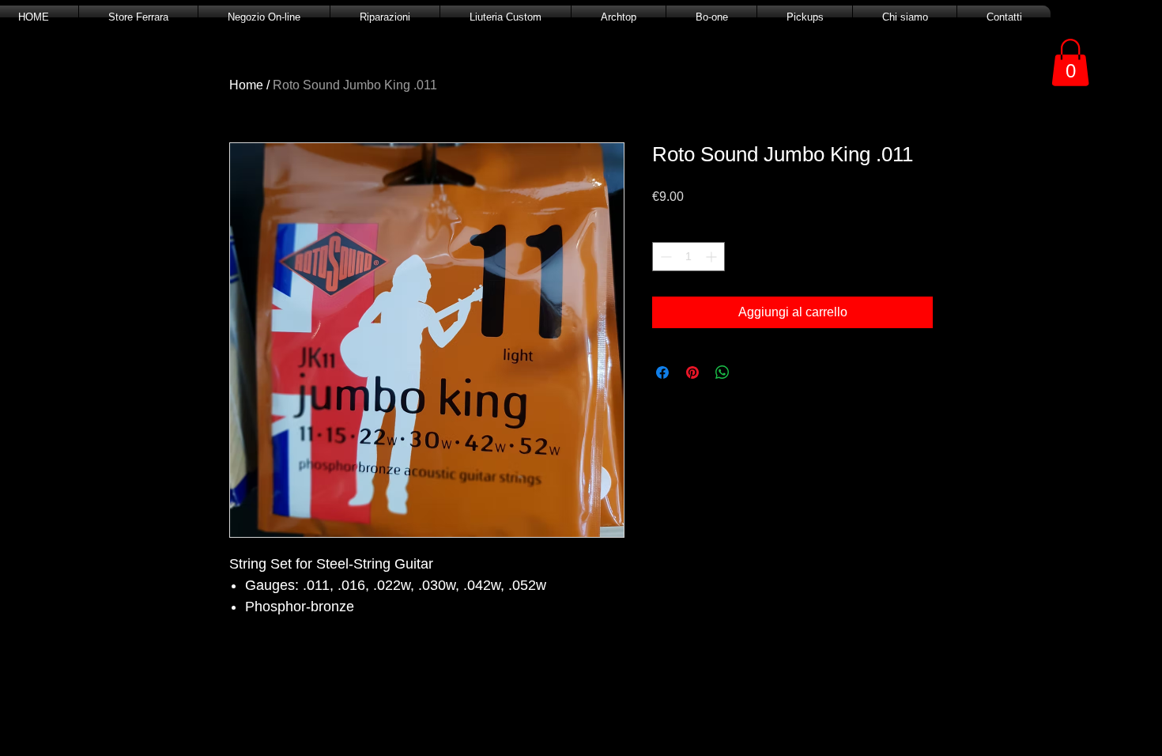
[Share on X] (752, 372)
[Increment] (712, 256)
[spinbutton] (688, 256)
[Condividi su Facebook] (662, 372)
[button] (1070, 62)
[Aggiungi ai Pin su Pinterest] (692, 372)
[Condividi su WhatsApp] (722, 372)
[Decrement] (664, 256)
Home (246, 85)
